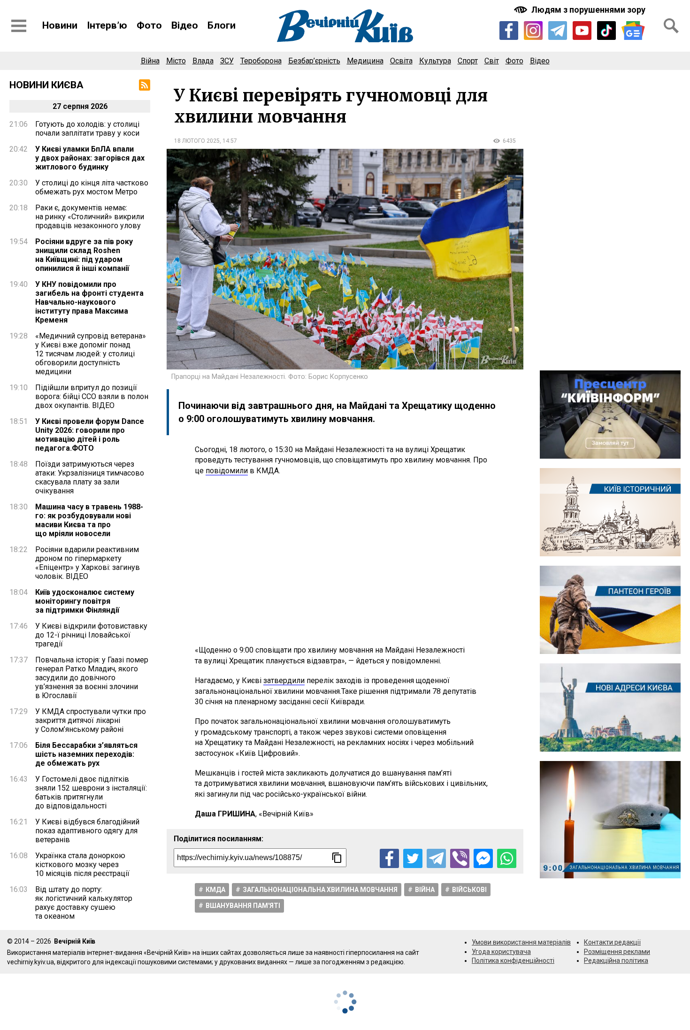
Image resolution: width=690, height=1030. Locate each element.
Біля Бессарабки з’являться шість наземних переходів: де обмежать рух (86, 754)
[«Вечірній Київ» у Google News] (633, 30)
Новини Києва (46, 85)
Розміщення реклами (617, 951)
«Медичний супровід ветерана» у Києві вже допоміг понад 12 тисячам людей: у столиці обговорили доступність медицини (90, 353)
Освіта (401, 60)
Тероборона (261, 60)
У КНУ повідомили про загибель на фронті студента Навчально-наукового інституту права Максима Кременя (89, 302)
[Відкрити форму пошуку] (671, 25)
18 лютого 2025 (197, 141)
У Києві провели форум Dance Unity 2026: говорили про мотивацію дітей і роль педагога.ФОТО (89, 435)
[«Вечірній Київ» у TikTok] (606, 30)
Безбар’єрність (314, 60)
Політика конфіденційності (513, 960)
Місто (176, 60)
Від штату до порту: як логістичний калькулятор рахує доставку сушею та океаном (83, 903)
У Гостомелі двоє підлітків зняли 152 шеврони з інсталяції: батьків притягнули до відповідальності (91, 792)
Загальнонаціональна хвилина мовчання (320, 889)
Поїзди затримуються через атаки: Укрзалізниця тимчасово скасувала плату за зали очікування (89, 477)
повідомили (227, 470)
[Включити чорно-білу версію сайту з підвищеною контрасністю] (581, 9)
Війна (150, 60)
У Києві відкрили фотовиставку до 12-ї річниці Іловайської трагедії (91, 635)
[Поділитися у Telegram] (436, 858)
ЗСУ (227, 60)
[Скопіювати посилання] (337, 857)
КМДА (215, 889)
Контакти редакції (612, 942)
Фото (149, 25)
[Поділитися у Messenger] (483, 858)
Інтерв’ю (107, 25)
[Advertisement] (345, 560)
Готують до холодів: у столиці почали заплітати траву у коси (87, 129)
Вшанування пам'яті (243, 905)
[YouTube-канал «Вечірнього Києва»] (582, 30)
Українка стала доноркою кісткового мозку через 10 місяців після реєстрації (82, 864)
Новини (59, 25)
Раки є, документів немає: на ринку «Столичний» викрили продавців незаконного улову (89, 216)
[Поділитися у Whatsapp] (506, 858)
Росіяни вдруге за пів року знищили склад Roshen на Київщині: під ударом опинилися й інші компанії (84, 255)
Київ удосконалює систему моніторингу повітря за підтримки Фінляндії (84, 601)
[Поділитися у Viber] (459, 858)
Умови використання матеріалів (521, 942)
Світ (491, 60)
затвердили (284, 680)
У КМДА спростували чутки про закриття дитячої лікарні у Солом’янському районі (90, 720)
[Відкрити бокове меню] (18, 25)
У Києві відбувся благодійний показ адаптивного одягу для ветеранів (87, 830)
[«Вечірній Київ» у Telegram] (557, 30)
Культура (435, 60)
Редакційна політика (616, 960)
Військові (469, 889)
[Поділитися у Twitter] (412, 858)
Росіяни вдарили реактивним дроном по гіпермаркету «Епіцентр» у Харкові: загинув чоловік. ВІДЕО (87, 563)
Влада (203, 60)
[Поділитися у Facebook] (389, 858)
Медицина (365, 60)
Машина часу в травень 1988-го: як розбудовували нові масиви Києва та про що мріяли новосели (89, 520)
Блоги (221, 25)
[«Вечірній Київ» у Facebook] (508, 30)
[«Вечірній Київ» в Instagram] (533, 30)
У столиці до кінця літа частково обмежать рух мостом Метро (91, 187)
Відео (184, 25)
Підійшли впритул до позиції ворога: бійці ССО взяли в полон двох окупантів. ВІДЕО (91, 396)
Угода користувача (501, 951)
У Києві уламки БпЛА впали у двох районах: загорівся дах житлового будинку (90, 158)
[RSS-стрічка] (144, 85)
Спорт (468, 60)
